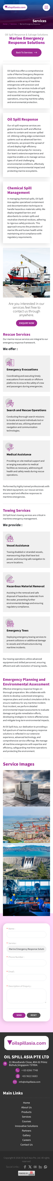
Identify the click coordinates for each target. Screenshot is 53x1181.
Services (13, 24)
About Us (26, 1107)
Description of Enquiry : (19, 986)
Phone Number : (15, 957)
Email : (11, 971)
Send (19, 1015)
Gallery (26, 1135)
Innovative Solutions (26, 1126)
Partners (26, 1131)
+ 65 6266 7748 (29, 1070)
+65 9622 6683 (30, 1076)
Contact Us (26, 1145)
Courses (26, 1121)
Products (26, 1112)
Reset (34, 1015)
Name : (11, 928)
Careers (26, 1140)
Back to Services (24, 52)
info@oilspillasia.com (29, 1082)
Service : (12, 943)
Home (5, 24)
